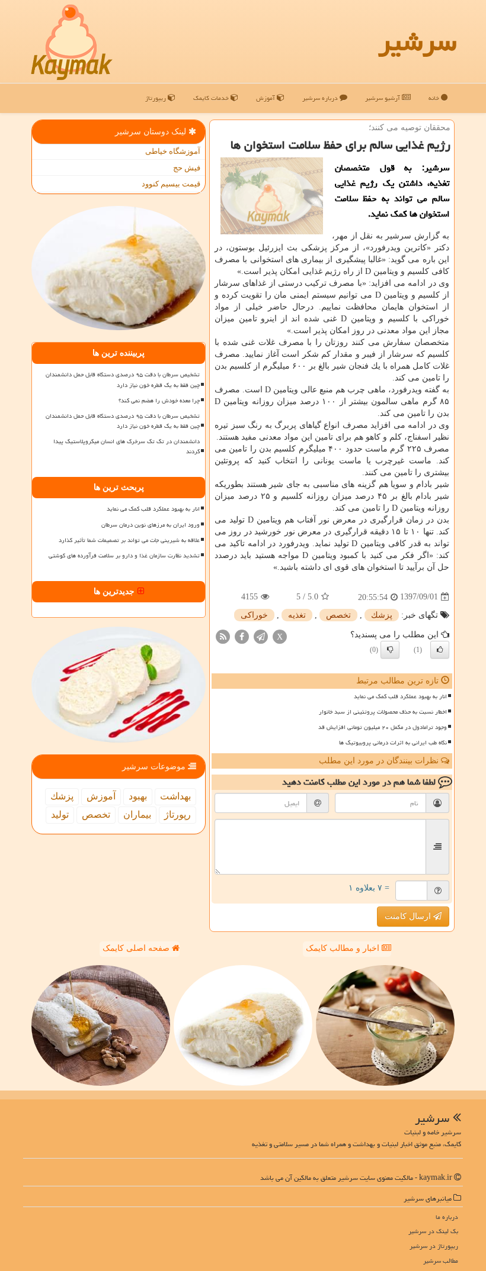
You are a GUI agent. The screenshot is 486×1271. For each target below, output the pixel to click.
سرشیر (417, 41)
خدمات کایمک (212, 98)
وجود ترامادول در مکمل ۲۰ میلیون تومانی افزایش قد (382, 727)
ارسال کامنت (409, 916)
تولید (60, 814)
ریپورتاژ (156, 98)
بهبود (138, 796)
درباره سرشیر (321, 98)
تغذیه (297, 615)
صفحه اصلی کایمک (137, 948)
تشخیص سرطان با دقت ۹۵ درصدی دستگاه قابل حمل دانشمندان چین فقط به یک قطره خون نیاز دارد (123, 380)
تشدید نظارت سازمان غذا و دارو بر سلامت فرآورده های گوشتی (124, 556)
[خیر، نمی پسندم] (390, 650)
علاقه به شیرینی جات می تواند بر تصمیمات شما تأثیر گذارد (129, 540)
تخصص (338, 615)
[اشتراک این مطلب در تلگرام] (260, 635)
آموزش (266, 98)
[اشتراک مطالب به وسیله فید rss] (223, 635)
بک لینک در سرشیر (433, 1231)
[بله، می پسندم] (439, 650)
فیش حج (186, 167)
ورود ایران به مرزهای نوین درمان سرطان (150, 525)
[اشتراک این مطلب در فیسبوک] (242, 635)
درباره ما (447, 1217)
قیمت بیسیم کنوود (171, 183)
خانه (435, 98)
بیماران (137, 814)
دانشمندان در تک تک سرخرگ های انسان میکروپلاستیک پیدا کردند (126, 446)
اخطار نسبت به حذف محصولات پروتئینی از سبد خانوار (383, 712)
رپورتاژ (177, 814)
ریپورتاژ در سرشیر (434, 1246)
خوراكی (254, 615)
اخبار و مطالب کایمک (344, 948)
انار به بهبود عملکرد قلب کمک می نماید (400, 696)
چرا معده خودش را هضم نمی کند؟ (159, 401)
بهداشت (175, 796)
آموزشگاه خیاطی (172, 151)
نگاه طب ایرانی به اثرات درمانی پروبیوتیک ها (393, 743)
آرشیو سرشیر (383, 98)
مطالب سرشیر (440, 1260)
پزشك (381, 615)
